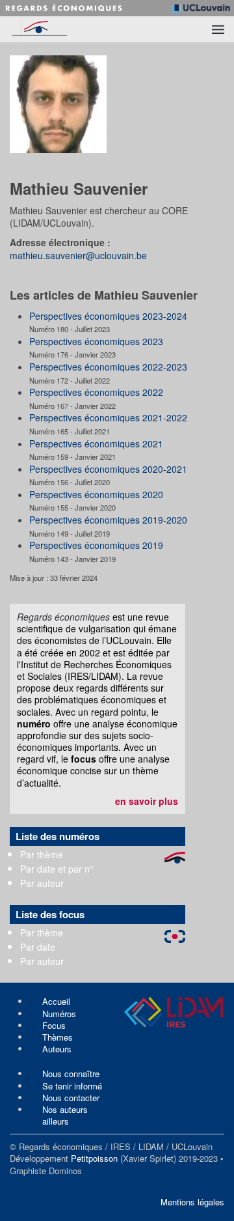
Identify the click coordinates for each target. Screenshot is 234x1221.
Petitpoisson (94, 1158)
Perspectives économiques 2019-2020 (108, 519)
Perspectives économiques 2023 (96, 341)
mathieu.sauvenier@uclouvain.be (78, 255)
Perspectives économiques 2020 (96, 494)
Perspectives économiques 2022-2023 (108, 366)
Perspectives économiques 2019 (96, 545)
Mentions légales (192, 1202)
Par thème (41, 854)
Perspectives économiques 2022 (96, 392)
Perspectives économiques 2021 (96, 443)
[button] (218, 29)
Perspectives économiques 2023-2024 (108, 315)
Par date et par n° (57, 869)
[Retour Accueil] (60, 29)
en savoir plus (146, 800)
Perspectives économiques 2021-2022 (108, 417)
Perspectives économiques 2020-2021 (108, 468)
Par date (37, 947)
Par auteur (42, 883)
